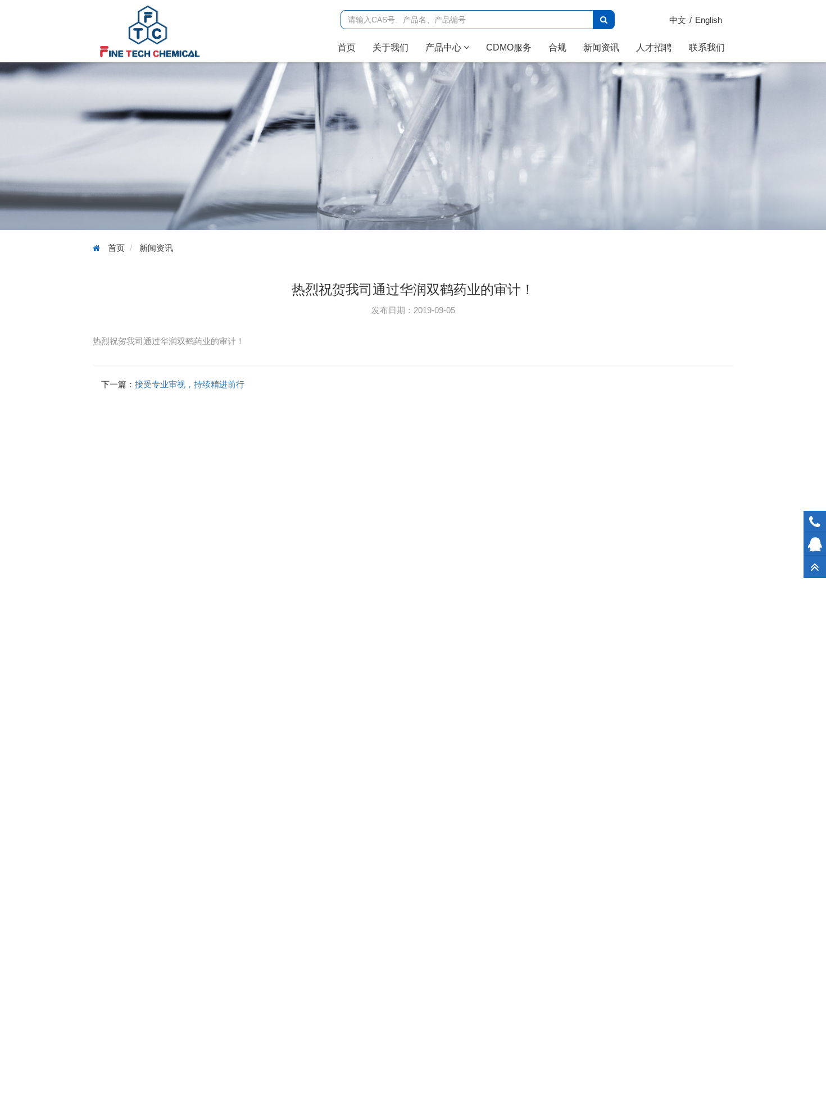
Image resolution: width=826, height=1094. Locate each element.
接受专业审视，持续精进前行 (189, 384)
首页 (351, 47)
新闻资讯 (601, 47)
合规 (557, 47)
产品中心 (444, 47)
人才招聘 (654, 47)
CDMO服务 (509, 47)
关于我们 (391, 47)
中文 (677, 20)
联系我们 (707, 47)
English (708, 20)
